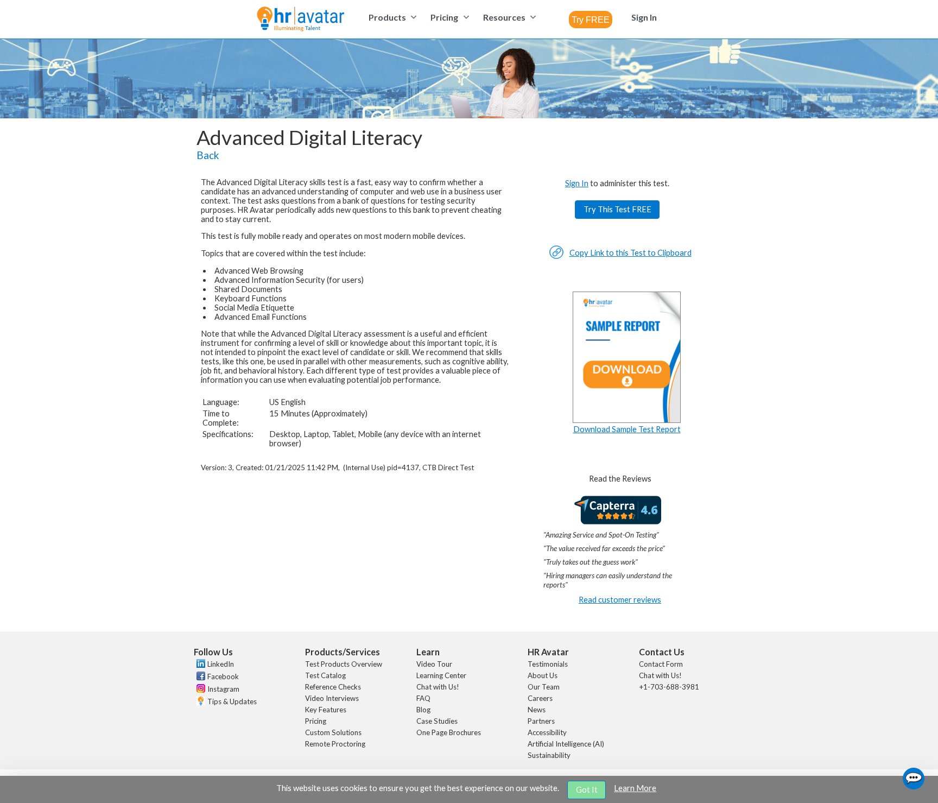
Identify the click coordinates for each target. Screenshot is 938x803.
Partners (541, 721)
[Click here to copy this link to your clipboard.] (556, 256)
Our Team (544, 686)
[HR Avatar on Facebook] (199, 677)
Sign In (576, 183)
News (537, 709)
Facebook (223, 676)
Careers (540, 698)
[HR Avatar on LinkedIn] (199, 665)
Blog (423, 709)
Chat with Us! (437, 686)
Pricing (315, 721)
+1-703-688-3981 (669, 686)
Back (208, 155)
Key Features (325, 709)
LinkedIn (220, 664)
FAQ (423, 698)
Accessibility (547, 732)
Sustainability (549, 755)
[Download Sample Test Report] (627, 420)
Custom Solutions (333, 732)
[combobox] (590, 19)
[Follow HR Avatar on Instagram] (199, 690)
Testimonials (548, 664)
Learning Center (441, 675)
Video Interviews (332, 698)
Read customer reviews (620, 599)
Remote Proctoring (335, 743)
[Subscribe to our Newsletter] (199, 702)
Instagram (223, 689)
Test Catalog (325, 675)
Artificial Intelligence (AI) (566, 743)
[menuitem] (391, 17)
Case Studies (437, 721)
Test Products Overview (343, 664)
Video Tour (434, 664)
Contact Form (661, 664)
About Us (542, 675)
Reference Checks (333, 686)
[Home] (300, 20)
